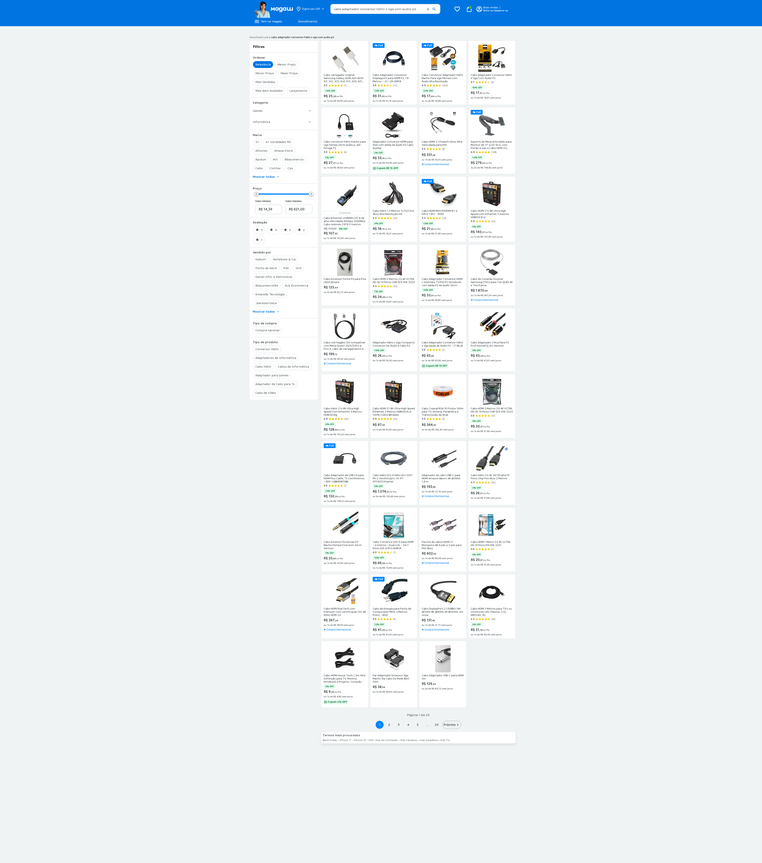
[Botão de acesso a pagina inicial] (273, 9)
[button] (428, 9)
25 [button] (437, 725)
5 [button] (418, 725)
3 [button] (398, 725)
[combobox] (385, 9)
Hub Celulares (409, 740)
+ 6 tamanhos (345, 213)
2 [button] (389, 725)
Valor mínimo (263, 201)
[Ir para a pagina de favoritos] (457, 9)
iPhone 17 (345, 740)
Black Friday (330, 740)
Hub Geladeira (429, 740)
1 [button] (379, 725)
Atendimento (307, 21)
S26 (370, 740)
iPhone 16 (360, 740)
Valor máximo (293, 201)
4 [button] (408, 725)
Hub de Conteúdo (387, 740)
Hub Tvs (445, 740)
